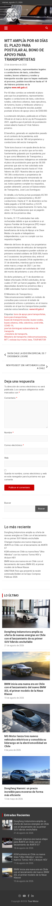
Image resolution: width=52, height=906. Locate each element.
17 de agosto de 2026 (23, 863)
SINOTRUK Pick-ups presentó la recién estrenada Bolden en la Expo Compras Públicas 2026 (22, 574)
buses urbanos (11, 323)
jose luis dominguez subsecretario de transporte (21, 329)
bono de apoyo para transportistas (29, 314)
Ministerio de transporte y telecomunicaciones (25, 337)
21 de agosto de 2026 (14, 645)
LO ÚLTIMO (11, 595)
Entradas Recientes (17, 815)
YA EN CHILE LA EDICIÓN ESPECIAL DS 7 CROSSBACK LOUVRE (26, 355)
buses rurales (37, 320)
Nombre (9, 432)
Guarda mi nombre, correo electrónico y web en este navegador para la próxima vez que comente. (25, 476)
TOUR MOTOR (39, 340)
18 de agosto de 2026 (23, 848)
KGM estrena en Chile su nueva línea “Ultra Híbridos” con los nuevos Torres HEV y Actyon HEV (24, 554)
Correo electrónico (14, 445)
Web (6, 458)
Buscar (7, 503)
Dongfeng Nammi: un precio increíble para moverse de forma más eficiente (23, 792)
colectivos (28, 323)
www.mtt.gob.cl (19, 87)
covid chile (38, 323)
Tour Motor (33, 901)
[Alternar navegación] (6, 28)
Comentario (10, 398)
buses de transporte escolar (17, 320)
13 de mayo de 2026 (13, 799)
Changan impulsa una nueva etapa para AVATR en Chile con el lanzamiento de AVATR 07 (26, 545)
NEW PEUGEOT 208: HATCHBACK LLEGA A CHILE (25, 367)
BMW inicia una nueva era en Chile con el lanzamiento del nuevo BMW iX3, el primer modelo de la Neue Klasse (24, 564)
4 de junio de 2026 (12, 750)
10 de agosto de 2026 (14, 698)
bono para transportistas (15, 317)
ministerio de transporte (16, 334)
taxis (30, 340)
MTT (6, 340)
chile (21, 323)
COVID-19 (8, 325)
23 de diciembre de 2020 (15, 65)
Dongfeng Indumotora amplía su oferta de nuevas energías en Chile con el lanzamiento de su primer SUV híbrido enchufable (25, 535)
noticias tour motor (18, 340)
